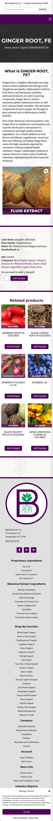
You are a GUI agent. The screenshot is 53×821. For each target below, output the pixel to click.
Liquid (23, 47)
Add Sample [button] (13, 346)
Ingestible (15, 267)
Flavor (36, 263)
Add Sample (19, 278)
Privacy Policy (34, 818)
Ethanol (41, 260)
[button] (49, 791)
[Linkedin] (26, 550)
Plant (33, 267)
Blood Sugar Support (25, 260)
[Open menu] (50, 19)
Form (16, 47)
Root (39, 267)
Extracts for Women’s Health (16, 263)
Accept (26, 812)
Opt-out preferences (20, 818)
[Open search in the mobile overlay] (26, 9)
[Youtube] (33, 550)
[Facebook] (19, 550)
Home (8, 47)
